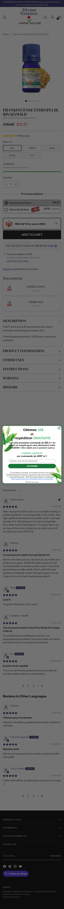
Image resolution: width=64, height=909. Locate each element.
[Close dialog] (59, 428)
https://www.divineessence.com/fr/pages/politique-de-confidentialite (32, 479)
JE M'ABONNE (32, 466)
